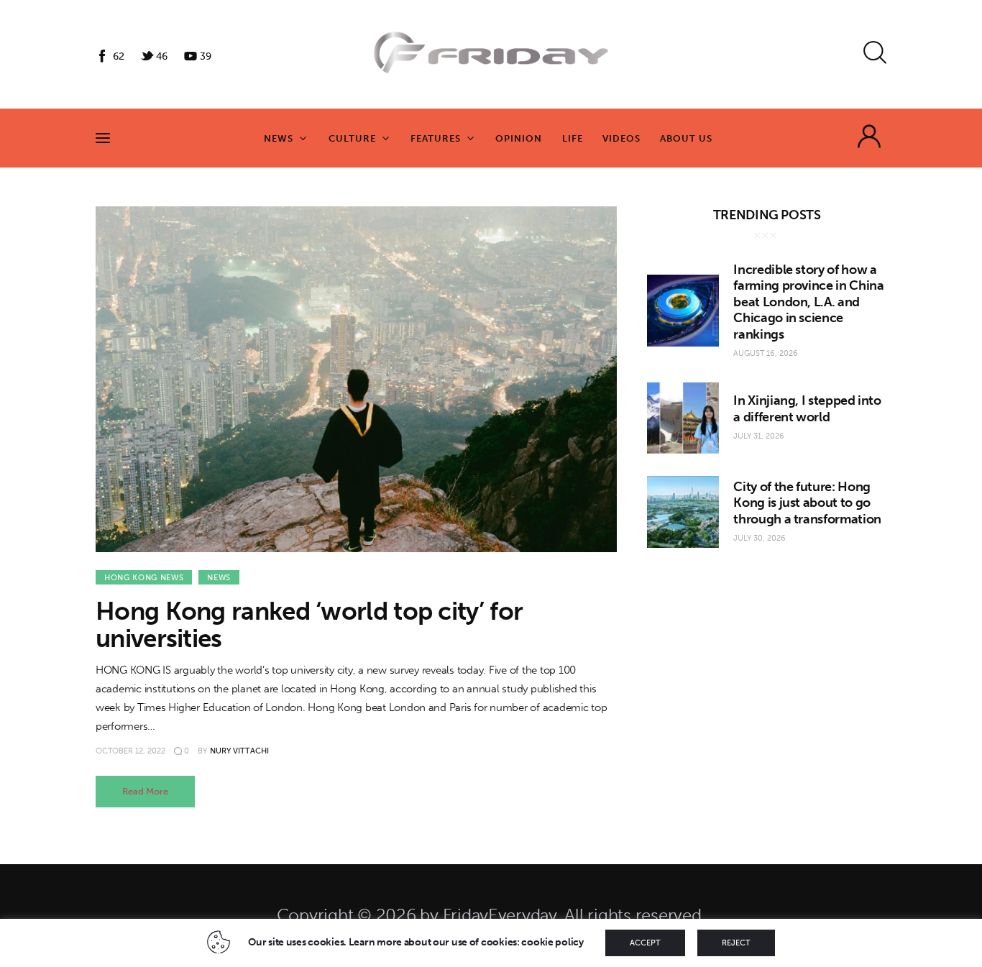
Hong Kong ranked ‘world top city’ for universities (309, 625)
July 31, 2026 (758, 436)
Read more (145, 791)
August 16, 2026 (765, 353)
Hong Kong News (143, 577)
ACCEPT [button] (645, 943)
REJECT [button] (736, 943)
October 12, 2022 (130, 751)
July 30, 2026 (759, 538)
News (219, 577)
